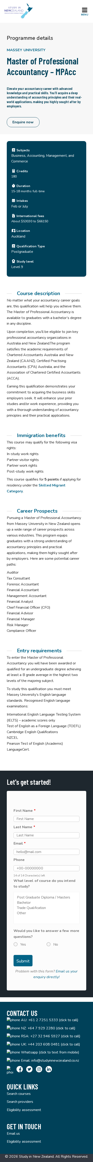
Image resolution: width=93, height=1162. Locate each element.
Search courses (19, 1093)
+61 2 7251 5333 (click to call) (53, 1020)
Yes (23, 944)
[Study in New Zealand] (18, 11)
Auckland (18, 236)
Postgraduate (22, 251)
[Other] (46, 913)
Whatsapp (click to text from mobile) (50, 1052)
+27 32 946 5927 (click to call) (55, 1036)
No (55, 944)
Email (20, 843)
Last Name (24, 827)
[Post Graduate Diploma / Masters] (46, 897)
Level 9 (17, 266)
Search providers (20, 1101)
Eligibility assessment (24, 1109)
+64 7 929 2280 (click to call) (52, 1028)
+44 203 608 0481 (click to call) (54, 1044)
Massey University (26, 50)
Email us (13, 1133)
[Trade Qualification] (46, 908)
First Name (25, 810)
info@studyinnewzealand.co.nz (55, 1060)
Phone (19, 859)
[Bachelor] (46, 902)
